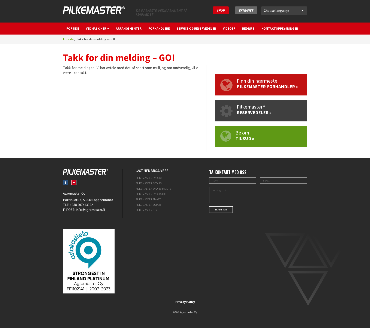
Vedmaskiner (96, 28)
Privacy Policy (185, 302)
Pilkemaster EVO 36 (148, 183)
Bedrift (248, 28)
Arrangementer (129, 28)
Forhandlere (159, 28)
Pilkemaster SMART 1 (149, 199)
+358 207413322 (81, 205)
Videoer (229, 28)
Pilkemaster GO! (146, 210)
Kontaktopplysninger (279, 28)
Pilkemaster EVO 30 (148, 178)
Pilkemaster (94, 10)
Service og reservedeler (196, 28)
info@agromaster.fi (90, 209)
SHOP (221, 10)
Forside (72, 28)
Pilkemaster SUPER (148, 205)
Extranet (246, 10)
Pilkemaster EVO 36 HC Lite (153, 188)
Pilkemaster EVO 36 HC (151, 194)
